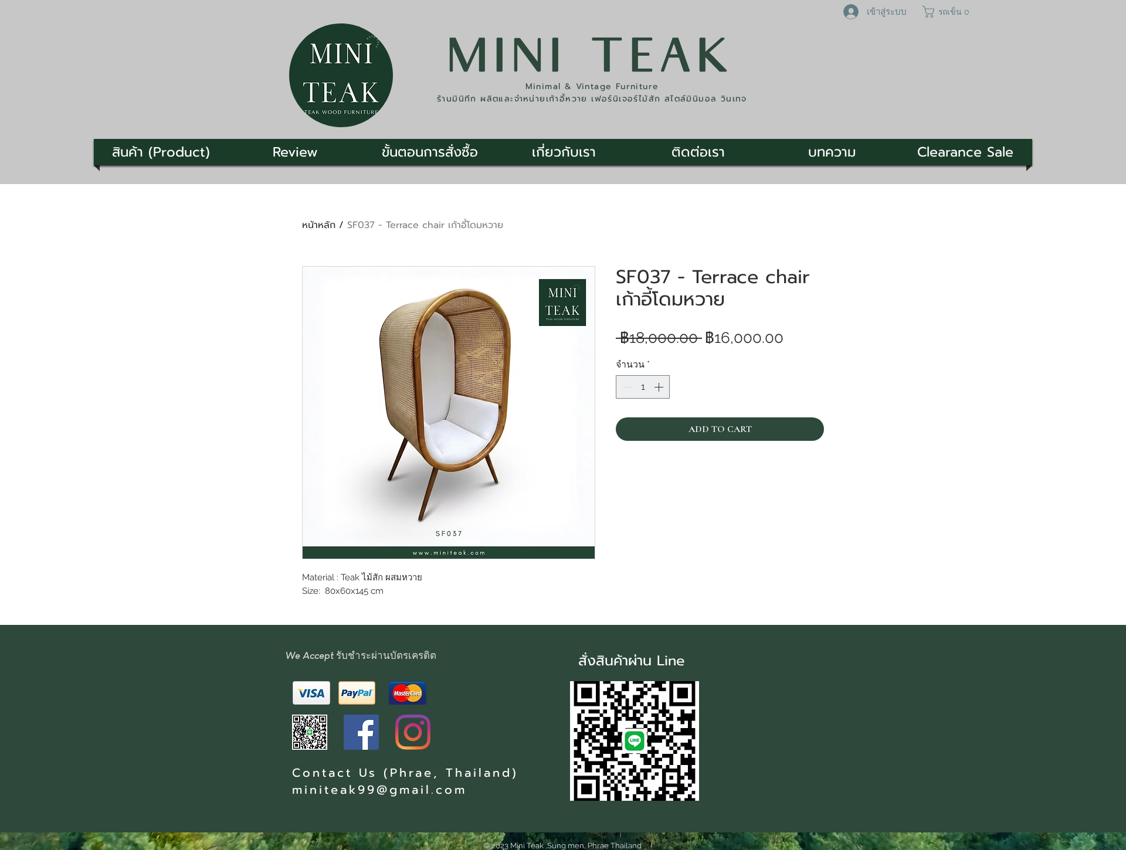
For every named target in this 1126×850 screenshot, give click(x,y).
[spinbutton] (643, 387)
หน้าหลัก (318, 225)
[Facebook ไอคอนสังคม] (361, 732)
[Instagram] (412, 732)
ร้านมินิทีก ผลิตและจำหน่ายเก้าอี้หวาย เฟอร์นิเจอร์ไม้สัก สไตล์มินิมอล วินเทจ (592, 99)
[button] (947, 12)
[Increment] (660, 387)
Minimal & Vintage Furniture (592, 86)
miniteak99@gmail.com (379, 789)
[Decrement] (626, 387)
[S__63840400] (309, 732)
